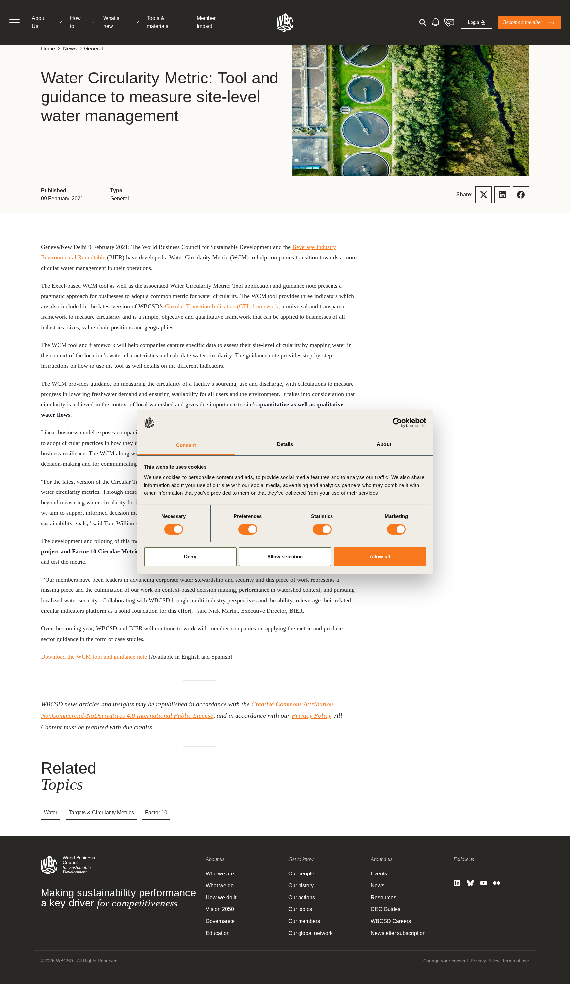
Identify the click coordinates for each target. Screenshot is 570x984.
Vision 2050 (220, 909)
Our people (301, 873)
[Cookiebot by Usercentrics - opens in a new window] (397, 423)
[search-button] (422, 22)
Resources (383, 897)
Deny (190, 556)
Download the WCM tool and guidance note (94, 656)
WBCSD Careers (391, 921)
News (70, 48)
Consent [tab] (186, 445)
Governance (220, 921)
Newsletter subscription (398, 933)
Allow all (380, 556)
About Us (39, 22)
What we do (220, 885)
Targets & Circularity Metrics (101, 812)
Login (473, 22)
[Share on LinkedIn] (502, 194)
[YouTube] (484, 883)
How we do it (221, 897)
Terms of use (515, 960)
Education (218, 933)
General (93, 48)
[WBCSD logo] (285, 22)
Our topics (300, 909)
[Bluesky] (470, 883)
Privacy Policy (311, 715)
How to (75, 22)
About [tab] (384, 444)
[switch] (247, 529)
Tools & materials (157, 22)
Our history (301, 885)
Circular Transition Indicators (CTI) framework (221, 306)
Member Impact (206, 22)
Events (379, 873)
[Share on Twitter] (483, 194)
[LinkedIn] (457, 883)
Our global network (310, 933)
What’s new (111, 22)
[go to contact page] (449, 22)
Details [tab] (285, 444)
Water (50, 812)
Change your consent (445, 960)
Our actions (301, 897)
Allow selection (285, 556)
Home (48, 48)
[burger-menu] (14, 22)
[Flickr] (497, 883)
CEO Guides (385, 909)
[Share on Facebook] (521, 194)
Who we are (220, 873)
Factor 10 (156, 812)
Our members (304, 921)
